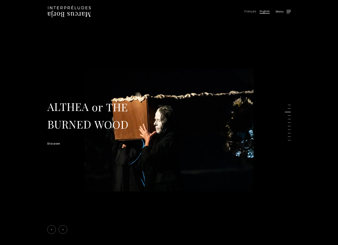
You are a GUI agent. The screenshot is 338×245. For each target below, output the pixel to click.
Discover (53, 143)
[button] (283, 11)
